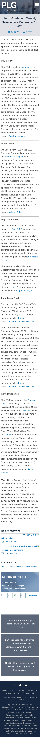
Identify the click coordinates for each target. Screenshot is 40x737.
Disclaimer (22, 690)
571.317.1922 (11, 542)
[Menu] (36, 4)
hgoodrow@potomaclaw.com (14, 588)
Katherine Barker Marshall (21, 321)
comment (25, 67)
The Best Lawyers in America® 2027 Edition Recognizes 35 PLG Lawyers (20, 666)
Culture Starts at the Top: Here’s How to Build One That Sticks (20, 623)
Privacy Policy (33, 690)
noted (9, 434)
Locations (12, 690)
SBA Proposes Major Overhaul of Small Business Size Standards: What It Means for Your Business (20, 645)
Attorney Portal (28, 693)
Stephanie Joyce (17, 136)
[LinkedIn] (26, 685)
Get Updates (33, 595)
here (13, 287)
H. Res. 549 (14, 229)
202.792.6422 (11, 553)
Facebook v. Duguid (13, 156)
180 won (27, 410)
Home (4, 690)
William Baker (15, 212)
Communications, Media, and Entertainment (19, 566)
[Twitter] (20, 685)
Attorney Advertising (13, 693)
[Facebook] (14, 685)
